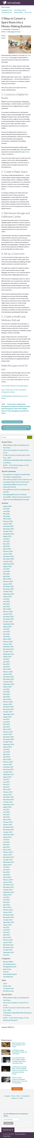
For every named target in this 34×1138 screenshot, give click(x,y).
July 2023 (6, 599)
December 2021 (8, 647)
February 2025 (8, 551)
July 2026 (6, 509)
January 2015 (7, 855)
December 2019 (8, 707)
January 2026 (7, 524)
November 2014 (8, 857)
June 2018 (6, 752)
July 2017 (6, 779)
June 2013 (6, 900)
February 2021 (8, 672)
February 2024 (8, 581)
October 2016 (7, 802)
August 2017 (7, 777)
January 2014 (7, 882)
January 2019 (7, 734)
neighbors (24, 152)
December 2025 (8, 526)
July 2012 (6, 927)
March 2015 (7, 850)
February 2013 (8, 910)
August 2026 (7, 506)
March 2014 (7, 877)
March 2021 (7, 669)
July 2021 (6, 659)
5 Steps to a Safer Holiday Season (12, 422)
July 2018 (6, 749)
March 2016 (7, 819)
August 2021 (7, 657)
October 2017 (7, 772)
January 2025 (7, 554)
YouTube (21, 1103)
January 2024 (7, 584)
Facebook (11, 1103)
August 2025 (7, 536)
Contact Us (14, 1098)
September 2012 (8, 922)
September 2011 (8, 952)
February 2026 (8, 521)
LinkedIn (19, 1103)
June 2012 (6, 930)
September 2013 (8, 892)
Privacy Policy (6, 1136)
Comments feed (8, 988)
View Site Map (7, 1130)
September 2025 (8, 534)
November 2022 (8, 619)
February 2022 (8, 641)
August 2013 (7, 895)
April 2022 (6, 636)
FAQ (18, 1096)
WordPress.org (8, 991)
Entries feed (7, 986)
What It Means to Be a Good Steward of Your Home (18, 1044)
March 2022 (7, 639)
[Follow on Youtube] (19, 1035)
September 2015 (8, 834)
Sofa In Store (7, 479)
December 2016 (8, 797)
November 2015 (8, 829)
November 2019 (8, 709)
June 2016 (6, 812)
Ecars (5, 474)
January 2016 (7, 824)
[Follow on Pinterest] (19, 1030)
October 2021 (7, 652)
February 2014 (8, 880)
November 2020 (8, 679)
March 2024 (7, 579)
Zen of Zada (5, 7)
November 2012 (8, 917)
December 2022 (8, 616)
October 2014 (7, 860)
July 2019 (6, 719)
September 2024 (8, 564)
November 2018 (8, 739)
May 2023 (6, 604)
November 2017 (8, 769)
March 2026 (7, 519)
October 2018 (7, 742)
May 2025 (6, 544)
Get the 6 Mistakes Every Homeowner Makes (16, 1115)
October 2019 (7, 712)
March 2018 (7, 759)
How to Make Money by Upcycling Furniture (14, 386)
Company (7, 1096)
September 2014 (8, 862)
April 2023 (6, 606)
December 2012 (8, 915)
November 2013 (8, 887)
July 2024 (6, 569)
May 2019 (6, 724)
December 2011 (8, 945)
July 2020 (6, 689)
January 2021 (7, 674)
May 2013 (6, 902)
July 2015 (6, 840)
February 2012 (8, 940)
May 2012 (6, 932)
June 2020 (6, 692)
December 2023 (8, 586)
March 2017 (7, 789)
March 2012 (7, 937)
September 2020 (8, 684)
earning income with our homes (20, 406)
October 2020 (7, 682)
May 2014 (6, 872)
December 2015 (8, 827)
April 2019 (6, 727)
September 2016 (8, 804)
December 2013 (8, 885)
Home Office (18, 408)
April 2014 (6, 875)
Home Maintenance (6, 12)
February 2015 (8, 852)
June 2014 (6, 870)
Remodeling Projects (20, 10)
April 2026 (6, 516)
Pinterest (16, 1103)
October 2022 (7, 621)
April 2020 (6, 697)
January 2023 (7, 614)
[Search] (29, 437)
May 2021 (6, 664)
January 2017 (7, 794)
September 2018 (8, 744)
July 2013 (6, 897)
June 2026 (6, 511)
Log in (5, 983)
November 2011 (8, 947)
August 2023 (7, 596)
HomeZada (6, 484)
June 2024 (6, 571)
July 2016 (6, 809)
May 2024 (6, 574)
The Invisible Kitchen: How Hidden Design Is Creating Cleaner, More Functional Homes (19, 1060)
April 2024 (6, 576)
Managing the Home (6, 10)
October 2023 (7, 591)
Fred (4, 489)
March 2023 (7, 609)
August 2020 (7, 687)
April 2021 (6, 667)
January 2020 (7, 704)
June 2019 (6, 722)
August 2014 (7, 865)
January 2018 (7, 764)
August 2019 (7, 717)
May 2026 (6, 514)
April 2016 (6, 817)
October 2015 (7, 832)
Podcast (6, 972)
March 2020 (7, 699)
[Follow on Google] (17, 1035)
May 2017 (6, 784)
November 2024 (8, 559)
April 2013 (6, 905)
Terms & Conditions (20, 1134)
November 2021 (8, 649)
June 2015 (6, 842)
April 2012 (6, 935)
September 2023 (8, 594)
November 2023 (8, 589)
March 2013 (7, 907)
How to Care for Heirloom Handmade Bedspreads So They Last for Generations (19, 1080)
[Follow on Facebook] (14, 1030)
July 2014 (6, 867)
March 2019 (7, 729)
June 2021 (6, 662)
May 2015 (6, 845)
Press (13, 1096)
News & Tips (28, 12)
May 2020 (6, 694)
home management (7, 408)
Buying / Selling (8, 962)
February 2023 (8, 611)
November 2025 (8, 529)
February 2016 (8, 822)
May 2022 (6, 634)
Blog (21, 1098)
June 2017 (6, 782)
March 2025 (7, 549)
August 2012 (7, 925)
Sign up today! (17, 1089)
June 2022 (6, 631)
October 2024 (7, 561)
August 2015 (7, 837)
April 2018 (6, 757)
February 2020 (8, 702)
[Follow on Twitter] (16, 1030)
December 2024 (8, 556)
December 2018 (8, 737)
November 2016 (8, 799)
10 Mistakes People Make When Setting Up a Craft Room (19, 1051)
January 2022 (7, 644)
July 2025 (6, 539)
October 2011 (7, 950)
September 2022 (8, 624)
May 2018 (6, 754)
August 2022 (7, 626)
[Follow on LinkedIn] (14, 1035)
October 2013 (7, 890)
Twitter (14, 1103)
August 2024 (7, 566)
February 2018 (8, 762)
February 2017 (8, 792)
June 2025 (6, 541)
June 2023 (6, 601)
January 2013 (7, 912)
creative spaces (12, 404)
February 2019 (8, 732)
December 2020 (8, 677)
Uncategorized (8, 977)
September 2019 (8, 714)
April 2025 (6, 546)
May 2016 (6, 814)
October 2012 (7, 920)
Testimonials (25, 1096)
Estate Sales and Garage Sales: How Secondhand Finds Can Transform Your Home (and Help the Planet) (20, 1070)
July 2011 (6, 955)
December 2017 (8, 767)
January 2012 (7, 942)
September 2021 (8, 654)
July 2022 (6, 629)
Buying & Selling (18, 12)
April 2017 (6, 787)
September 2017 (8, 774)
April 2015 (6, 847)
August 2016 (7, 807)
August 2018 (7, 747)
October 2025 (7, 531)
